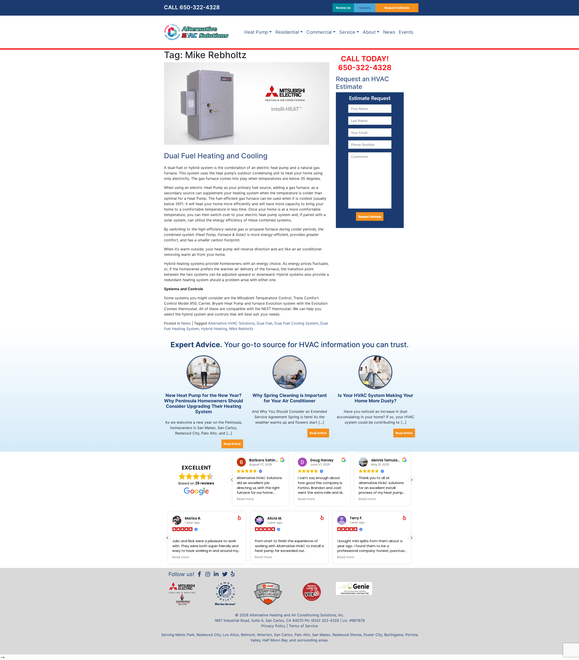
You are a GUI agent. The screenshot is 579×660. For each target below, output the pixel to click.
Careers (364, 7)
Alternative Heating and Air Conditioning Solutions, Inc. (297, 615)
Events (406, 32)
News (389, 32)
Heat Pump (256, 32)
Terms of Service (303, 626)
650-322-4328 (200, 7)
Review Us (343, 7)
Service (347, 32)
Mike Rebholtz (241, 328)
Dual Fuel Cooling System (296, 323)
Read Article (232, 444)
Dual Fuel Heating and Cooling (216, 155)
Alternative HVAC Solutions (231, 323)
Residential (287, 32)
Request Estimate (396, 7)
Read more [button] (245, 499)
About (369, 32)
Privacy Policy (273, 626)
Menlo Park (185, 634)
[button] (411, 479)
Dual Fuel (264, 323)
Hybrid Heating (214, 328)
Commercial (319, 32)
